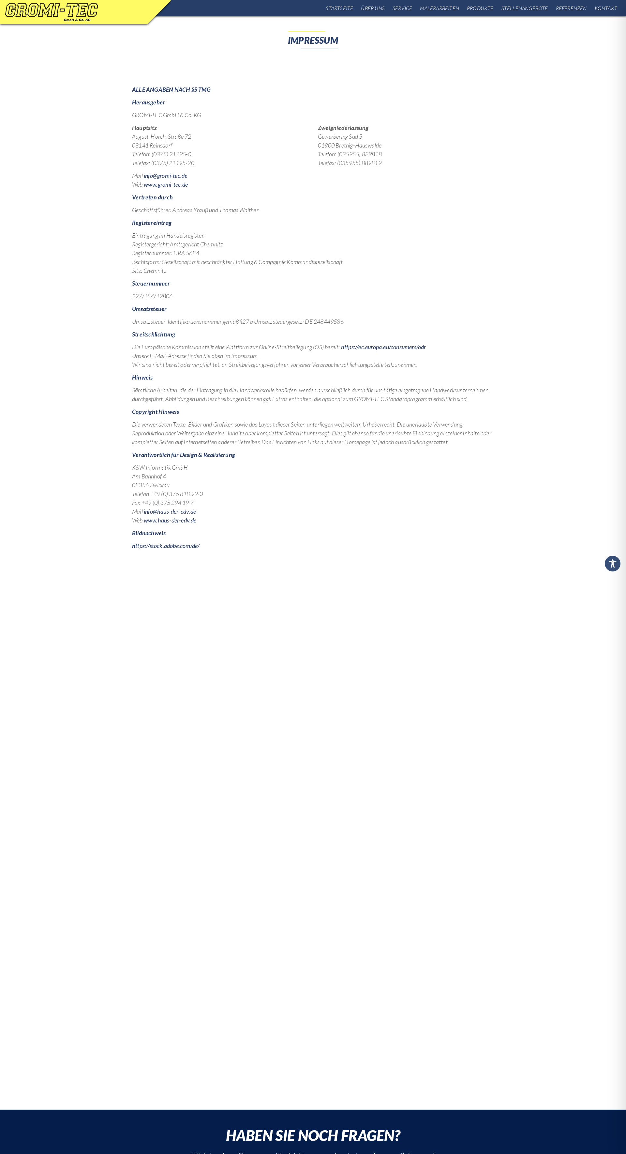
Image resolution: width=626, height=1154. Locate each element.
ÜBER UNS (373, 8)
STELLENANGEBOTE (524, 8)
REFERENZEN (571, 8)
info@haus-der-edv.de (170, 511)
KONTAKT (606, 8)
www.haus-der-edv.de (170, 520)
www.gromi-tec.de (166, 184)
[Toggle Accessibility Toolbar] (612, 563)
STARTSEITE (339, 8)
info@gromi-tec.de (165, 175)
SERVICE (402, 8)
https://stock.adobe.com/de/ (166, 545)
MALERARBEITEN (439, 8)
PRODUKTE (480, 8)
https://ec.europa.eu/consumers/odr (383, 347)
